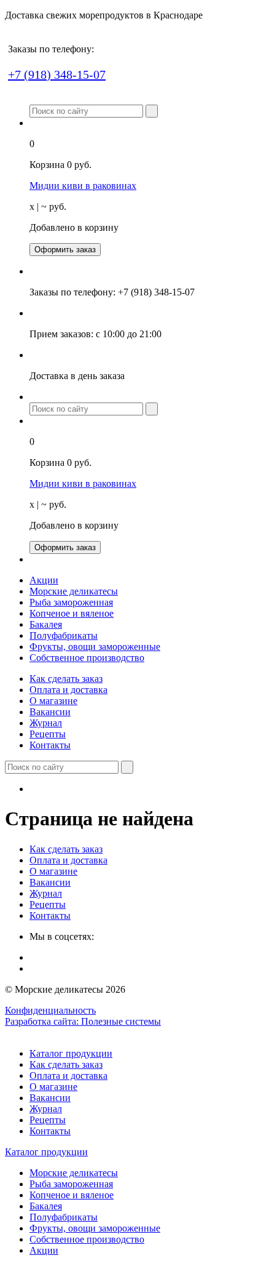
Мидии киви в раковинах (82, 185)
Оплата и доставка (68, 689)
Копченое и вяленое (71, 613)
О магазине (53, 700)
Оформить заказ (65, 249)
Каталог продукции (70, 1053)
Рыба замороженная (71, 602)
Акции (43, 580)
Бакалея (45, 624)
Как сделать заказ (66, 678)
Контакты (50, 745)
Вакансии (50, 712)
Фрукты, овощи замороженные (94, 646)
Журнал (45, 723)
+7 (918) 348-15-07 (57, 74)
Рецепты (47, 734)
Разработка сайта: (83, 1021)
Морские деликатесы (73, 591)
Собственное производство (86, 657)
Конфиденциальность (50, 1010)
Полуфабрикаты (63, 635)
